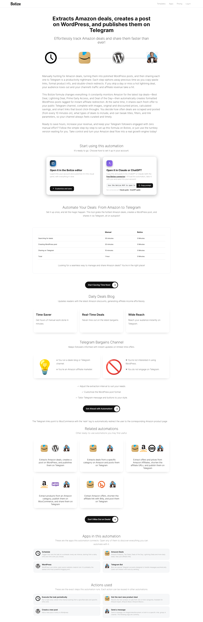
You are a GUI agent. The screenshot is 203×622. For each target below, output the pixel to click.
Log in (188, 4)
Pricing (179, 4)
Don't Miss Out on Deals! (99, 519)
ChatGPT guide (135, 190)
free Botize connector (115, 176)
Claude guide (124, 190)
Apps (171, 4)
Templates (161, 4)
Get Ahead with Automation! (99, 409)
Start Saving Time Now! (99, 285)
